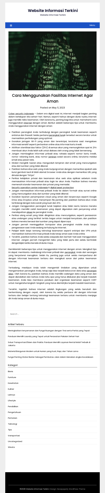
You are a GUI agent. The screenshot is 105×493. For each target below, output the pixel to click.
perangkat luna (56, 135)
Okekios (11, 464)
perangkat (70, 252)
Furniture (12, 377)
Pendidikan (13, 406)
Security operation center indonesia (30, 187)
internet (28, 122)
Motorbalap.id (14, 461)
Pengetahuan (14, 412)
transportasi (14, 435)
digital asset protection (62, 187)
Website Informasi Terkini (53, 10)
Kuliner (11, 389)
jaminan (52, 156)
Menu (92, 25)
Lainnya (11, 394)
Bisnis (10, 371)
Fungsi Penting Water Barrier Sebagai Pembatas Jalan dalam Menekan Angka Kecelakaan (50, 357)
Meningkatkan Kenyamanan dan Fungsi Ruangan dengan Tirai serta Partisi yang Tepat (49, 330)
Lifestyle (12, 400)
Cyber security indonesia (21, 113)
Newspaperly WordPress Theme (71, 489)
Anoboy (11, 455)
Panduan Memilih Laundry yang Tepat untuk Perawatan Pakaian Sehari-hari (43, 336)
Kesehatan (13, 383)
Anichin (11, 458)
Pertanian (12, 418)
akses (29, 212)
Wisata (11, 447)
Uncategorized (15, 441)
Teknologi (12, 424)
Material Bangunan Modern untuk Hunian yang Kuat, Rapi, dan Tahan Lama (43, 351)
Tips (10, 429)
